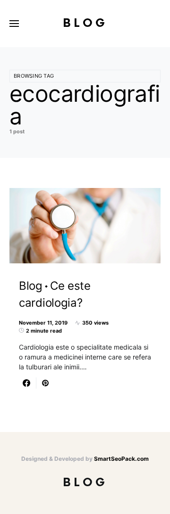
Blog (85, 23)
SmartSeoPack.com (121, 458)
